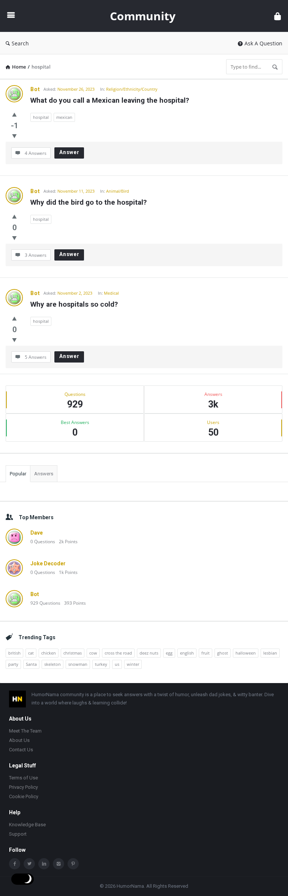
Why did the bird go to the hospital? (88, 202)
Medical (111, 293)
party (13, 664)
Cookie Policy (23, 796)
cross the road (118, 653)
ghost (222, 653)
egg (169, 653)
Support (18, 834)
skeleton (52, 664)
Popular (18, 473)
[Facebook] (14, 863)
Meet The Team (25, 731)
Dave (36, 533)
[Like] (14, 114)
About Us (19, 740)
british (14, 653)
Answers (43, 473)
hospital (41, 117)
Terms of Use (23, 778)
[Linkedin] (44, 863)
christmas (72, 653)
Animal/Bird (117, 191)
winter (133, 664)
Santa (31, 664)
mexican (64, 117)
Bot (35, 89)
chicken (48, 653)
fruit (205, 653)
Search (20, 43)
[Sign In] (277, 16)
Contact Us (21, 749)
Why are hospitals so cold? (74, 304)
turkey (101, 664)
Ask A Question (263, 43)
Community (143, 16)
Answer (69, 152)
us (117, 664)
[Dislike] (14, 135)
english (187, 653)
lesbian (270, 653)
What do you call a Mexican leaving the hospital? (109, 100)
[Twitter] (29, 863)
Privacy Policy (23, 787)
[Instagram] (58, 863)
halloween (246, 653)
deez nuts (149, 653)
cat (31, 653)
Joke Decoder (48, 563)
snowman (77, 664)
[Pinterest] (73, 863)
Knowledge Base (27, 824)
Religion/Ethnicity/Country (132, 89)
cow (93, 653)
